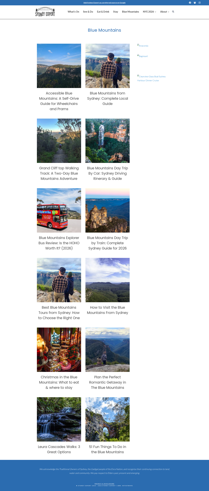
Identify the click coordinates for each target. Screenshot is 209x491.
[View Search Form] (173, 11)
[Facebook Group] (195, 3)
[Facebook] (190, 3)
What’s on (73, 11)
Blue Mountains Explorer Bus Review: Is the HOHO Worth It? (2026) (59, 243)
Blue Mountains (130, 11)
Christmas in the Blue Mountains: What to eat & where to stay (59, 382)
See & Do (88, 11)
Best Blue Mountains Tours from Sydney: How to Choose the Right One (59, 312)
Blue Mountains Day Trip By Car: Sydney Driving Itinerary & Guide (107, 173)
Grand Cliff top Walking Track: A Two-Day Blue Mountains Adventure (59, 173)
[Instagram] (199, 3)
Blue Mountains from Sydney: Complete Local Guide (107, 98)
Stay (115, 11)
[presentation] (59, 66)
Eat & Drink (103, 11)
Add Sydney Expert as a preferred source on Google (104, 3)
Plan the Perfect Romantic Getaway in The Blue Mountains (107, 382)
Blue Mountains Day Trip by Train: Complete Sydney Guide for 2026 (107, 243)
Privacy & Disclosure (104, 483)
